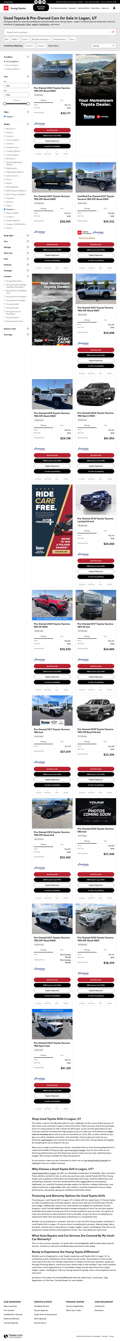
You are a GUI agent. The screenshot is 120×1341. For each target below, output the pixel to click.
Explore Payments (52, 141)
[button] (52, 95)
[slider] (4, 103)
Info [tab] (61, 100)
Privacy (111, 1336)
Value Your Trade (73, 1310)
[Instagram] (40, 2)
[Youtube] (44, 2)
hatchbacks (44, 24)
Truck (25, 39)
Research (72, 8)
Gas (72, 39)
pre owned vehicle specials (96, 1160)
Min (5, 81)
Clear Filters (53, 45)
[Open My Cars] (113, 8)
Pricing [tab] (43, 100)
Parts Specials (40, 1318)
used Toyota (46, 1139)
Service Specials (41, 1310)
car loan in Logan (77, 1150)
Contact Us (100, 1306)
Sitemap (105, 1336)
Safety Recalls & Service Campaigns (88, 1336)
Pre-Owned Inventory (59, 8)
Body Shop (95, 8)
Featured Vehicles (11, 1318)
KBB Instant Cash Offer (52, 135)
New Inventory (10, 1306)
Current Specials (11, 1322)
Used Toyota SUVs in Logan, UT (45, 1173)
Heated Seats (60, 39)
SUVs (28, 24)
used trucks (20, 24)
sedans (35, 24)
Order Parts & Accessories (45, 1314)
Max (5, 90)
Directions (99, 1310)
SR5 (7, 39)
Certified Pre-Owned (13, 1314)
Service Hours (40, 1322)
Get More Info (52, 130)
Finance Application (75, 1306)
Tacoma (28, 45)
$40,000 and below (41, 39)
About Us (105, 8)
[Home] (7, 8)
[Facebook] (36, 2)
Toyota (41, 45)
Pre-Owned (9, 1310)
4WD (15, 39)
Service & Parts (83, 8)
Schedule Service (41, 7)
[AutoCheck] (40, 124)
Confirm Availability (52, 146)
